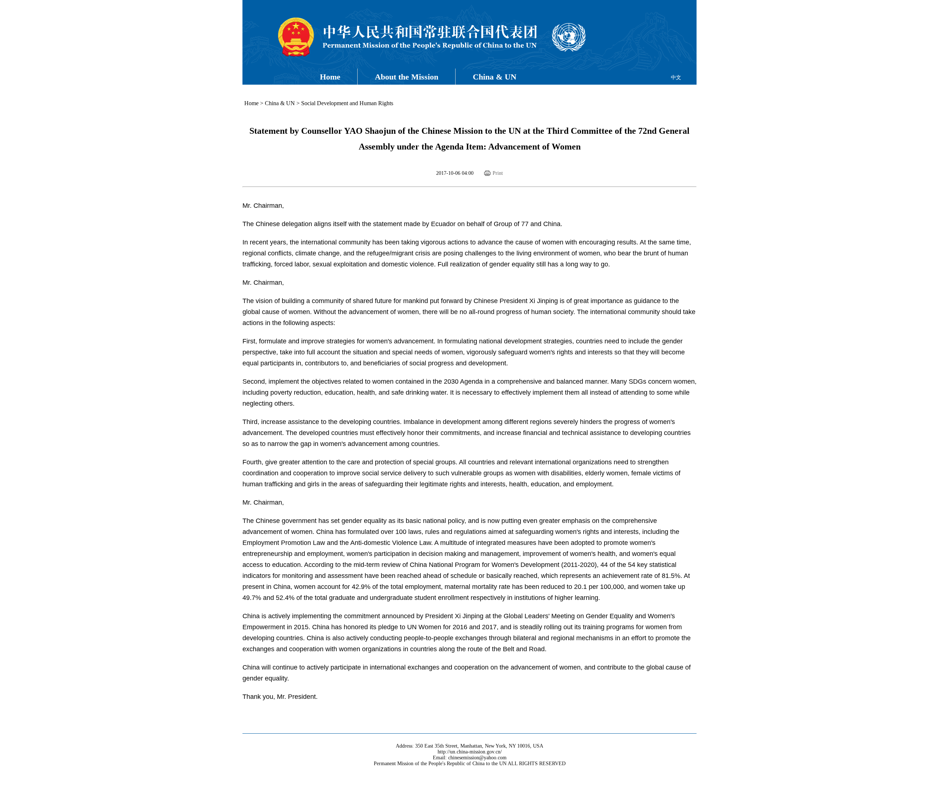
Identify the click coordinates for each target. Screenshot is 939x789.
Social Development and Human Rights (347, 103)
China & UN (494, 76)
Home (330, 76)
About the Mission (406, 76)
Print (498, 173)
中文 (676, 77)
